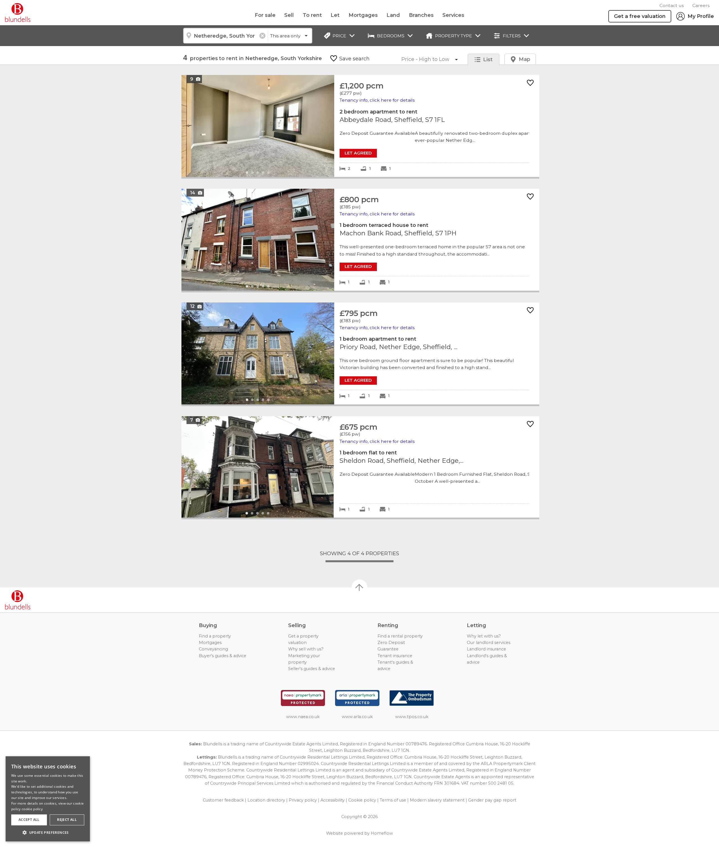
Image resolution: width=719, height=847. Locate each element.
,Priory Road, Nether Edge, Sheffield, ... (360, 353)
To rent (312, 15)
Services (453, 15)
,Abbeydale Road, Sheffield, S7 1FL (360, 126)
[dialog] (48, 798)
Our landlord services (488, 642)
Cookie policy (362, 800)
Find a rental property (400, 636)
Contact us (671, 5)
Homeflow (382, 833)
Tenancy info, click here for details (377, 100)
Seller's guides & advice (311, 668)
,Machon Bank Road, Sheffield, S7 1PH (360, 240)
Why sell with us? (306, 649)
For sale (265, 15)
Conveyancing (213, 649)
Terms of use (393, 800)
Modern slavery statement (437, 800)
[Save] (530, 83)
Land (393, 15)
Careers (700, 5)
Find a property (215, 636)
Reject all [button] (67, 819)
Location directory (266, 800)
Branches (421, 15)
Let (335, 15)
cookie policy (32, 809)
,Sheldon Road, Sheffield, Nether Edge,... (360, 467)
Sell (289, 15)
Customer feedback (223, 800)
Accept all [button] (29, 819)
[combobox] (225, 36)
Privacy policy (303, 800)
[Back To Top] (359, 587)
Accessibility (332, 800)
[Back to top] (36, 599)
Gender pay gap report (492, 800)
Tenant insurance (394, 655)
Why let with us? (484, 636)
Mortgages (363, 15)
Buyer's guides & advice (222, 655)
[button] (47, 832)
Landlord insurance (486, 649)
